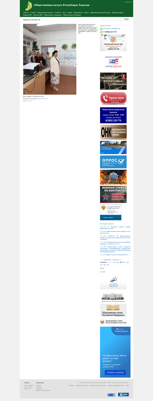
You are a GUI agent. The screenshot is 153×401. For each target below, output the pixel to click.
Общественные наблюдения (72, 15)
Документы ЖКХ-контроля (43, 390)
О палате (33, 12)
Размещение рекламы (81, 385)
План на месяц (28, 387)
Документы (39, 388)
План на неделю (28, 385)
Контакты (58, 12)
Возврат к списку (27, 100)
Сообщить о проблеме (115, 372)
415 (118, 262)
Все (108, 264)
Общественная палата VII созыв (100, 12)
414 (115, 262)
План (64, 12)
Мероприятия (78, 12)
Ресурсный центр (117, 12)
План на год (27, 388)
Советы (86, 12)
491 (101, 264)
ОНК (127, 385)
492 (105, 264)
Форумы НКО (27, 15)
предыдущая (107, 259)
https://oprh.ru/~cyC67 (43, 98)
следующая (115, 259)
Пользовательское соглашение (97, 385)
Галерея (69, 12)
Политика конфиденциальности (116, 385)
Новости (26, 12)
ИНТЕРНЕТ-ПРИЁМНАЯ (111, 29)
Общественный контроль (45, 12)
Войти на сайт (128, 2)
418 (128, 262)
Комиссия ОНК (37, 15)
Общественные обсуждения (53, 15)
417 (124, 262)
